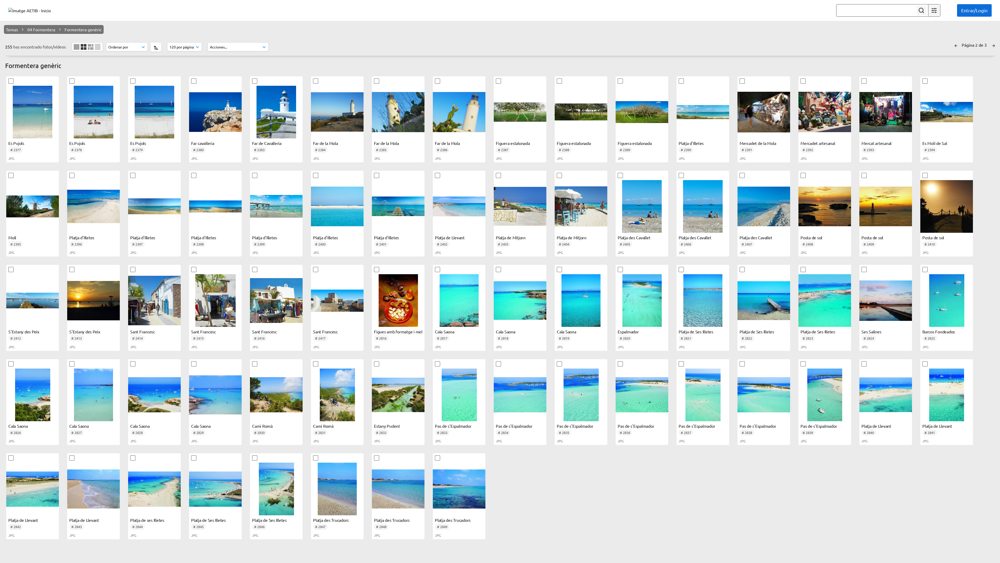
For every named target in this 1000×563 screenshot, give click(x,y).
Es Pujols (16, 143)
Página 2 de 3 (975, 44)
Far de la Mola (325, 143)
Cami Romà (262, 426)
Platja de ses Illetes (147, 520)
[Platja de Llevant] (459, 206)
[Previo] (956, 44)
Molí (12, 237)
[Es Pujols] (32, 112)
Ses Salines (871, 331)
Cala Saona (444, 331)
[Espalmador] (642, 300)
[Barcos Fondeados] (946, 300)
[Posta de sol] (824, 206)
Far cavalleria (202, 143)
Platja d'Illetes (691, 143)
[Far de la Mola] (337, 112)
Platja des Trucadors (331, 520)
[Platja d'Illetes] (703, 112)
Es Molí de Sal (934, 143)
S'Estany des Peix (23, 331)
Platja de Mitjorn (511, 237)
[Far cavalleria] (215, 112)
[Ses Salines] (885, 300)
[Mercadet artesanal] (824, 112)
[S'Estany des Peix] (32, 300)
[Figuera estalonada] (520, 112)
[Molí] (32, 206)
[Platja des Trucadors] (337, 489)
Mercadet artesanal (818, 143)
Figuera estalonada (513, 143)
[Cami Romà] (276, 395)
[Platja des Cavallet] (642, 206)
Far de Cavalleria (267, 143)
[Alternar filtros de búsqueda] (934, 10)
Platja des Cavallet (634, 237)
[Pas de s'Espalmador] (459, 395)
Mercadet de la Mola (758, 143)
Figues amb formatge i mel (398, 331)
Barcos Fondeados (938, 331)
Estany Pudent (387, 426)
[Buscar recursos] (921, 10)
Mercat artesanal (876, 143)
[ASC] (156, 47)
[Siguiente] (993, 44)
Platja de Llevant (450, 237)
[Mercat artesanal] (885, 112)
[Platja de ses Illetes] (154, 489)
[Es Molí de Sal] (946, 112)
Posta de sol (811, 237)
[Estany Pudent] (398, 395)
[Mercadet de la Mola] (764, 112)
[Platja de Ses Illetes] (703, 300)
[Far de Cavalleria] (276, 112)
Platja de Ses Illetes (696, 331)
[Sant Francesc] (154, 300)
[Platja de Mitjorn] (520, 206)
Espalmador (628, 331)
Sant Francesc (142, 331)
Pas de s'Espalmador (453, 426)
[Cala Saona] (459, 300)
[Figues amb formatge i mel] (398, 300)
